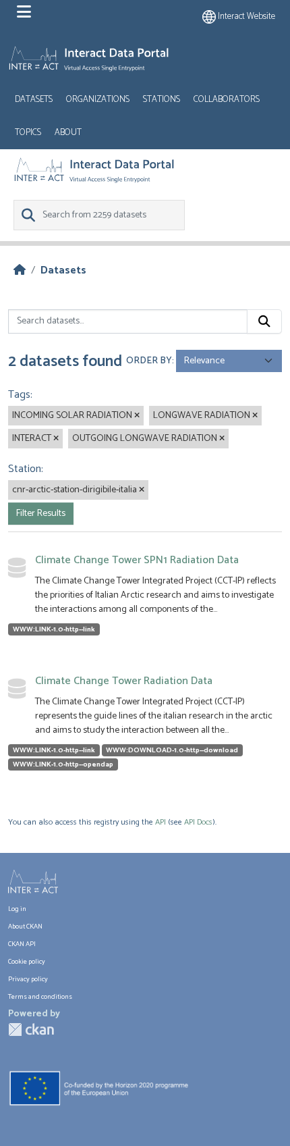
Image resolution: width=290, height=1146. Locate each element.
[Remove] (137, 416)
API (160, 822)
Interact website (245, 16)
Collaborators (227, 100)
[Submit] (264, 321)
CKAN (31, 1029)
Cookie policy (26, 962)
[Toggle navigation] (24, 12)
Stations (161, 100)
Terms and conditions (40, 997)
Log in (17, 909)
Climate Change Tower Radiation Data (123, 681)
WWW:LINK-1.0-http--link (54, 629)
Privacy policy (28, 979)
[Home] (19, 270)
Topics (28, 133)
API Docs (198, 822)
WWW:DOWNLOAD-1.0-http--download (172, 750)
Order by (149, 361)
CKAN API (22, 944)
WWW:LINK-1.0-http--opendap (63, 764)
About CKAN (25, 927)
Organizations (97, 100)
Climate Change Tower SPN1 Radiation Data (137, 560)
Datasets (34, 100)
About (68, 133)
